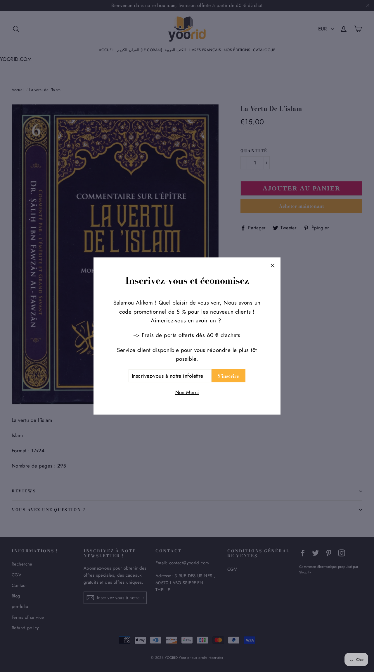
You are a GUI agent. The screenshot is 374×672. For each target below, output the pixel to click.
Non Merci (187, 392)
